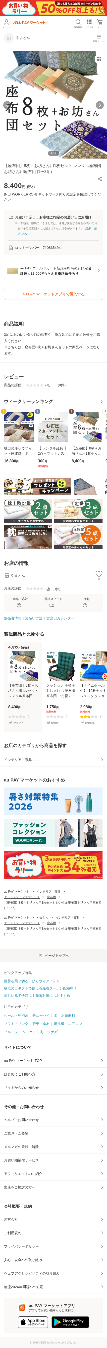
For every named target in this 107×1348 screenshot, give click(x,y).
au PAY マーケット (16, 891)
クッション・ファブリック (22, 897)
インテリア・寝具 (48, 891)
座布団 (51, 897)
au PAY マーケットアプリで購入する (54, 294)
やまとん (43, 917)
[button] (100, 179)
